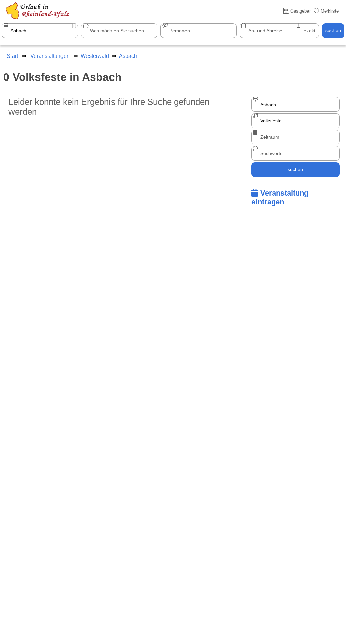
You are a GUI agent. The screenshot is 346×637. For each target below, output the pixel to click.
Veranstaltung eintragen (279, 197)
